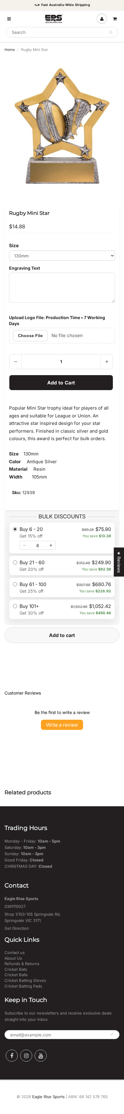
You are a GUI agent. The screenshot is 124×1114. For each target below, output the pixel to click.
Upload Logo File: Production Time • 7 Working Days (57, 320)
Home (10, 49)
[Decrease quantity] (24, 545)
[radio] (62, 538)
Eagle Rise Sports (48, 1096)
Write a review (62, 725)
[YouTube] (41, 1056)
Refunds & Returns (22, 963)
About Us (13, 958)
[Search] (111, 32)
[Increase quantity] (50, 545)
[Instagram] (26, 1056)
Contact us (15, 952)
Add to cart (62, 635)
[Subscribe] (112, 1034)
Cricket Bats (16, 969)
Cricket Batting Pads (23, 986)
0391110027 (15, 906)
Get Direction (17, 928)
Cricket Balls (16, 974)
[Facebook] (12, 1056)
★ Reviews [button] (119, 562)
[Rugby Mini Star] (62, 126)
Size (14, 245)
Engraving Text (24, 268)
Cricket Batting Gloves (25, 980)
